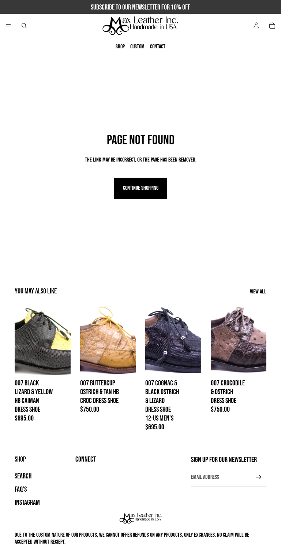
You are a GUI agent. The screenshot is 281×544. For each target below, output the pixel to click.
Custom (137, 46)
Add (65, 363)
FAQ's (21, 489)
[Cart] (272, 26)
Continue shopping (140, 188)
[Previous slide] (88, 340)
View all (258, 291)
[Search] (24, 26)
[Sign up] (258, 477)
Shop (120, 46)
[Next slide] (128, 340)
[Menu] (8, 25)
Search (23, 476)
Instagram (27, 502)
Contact (157, 46)
